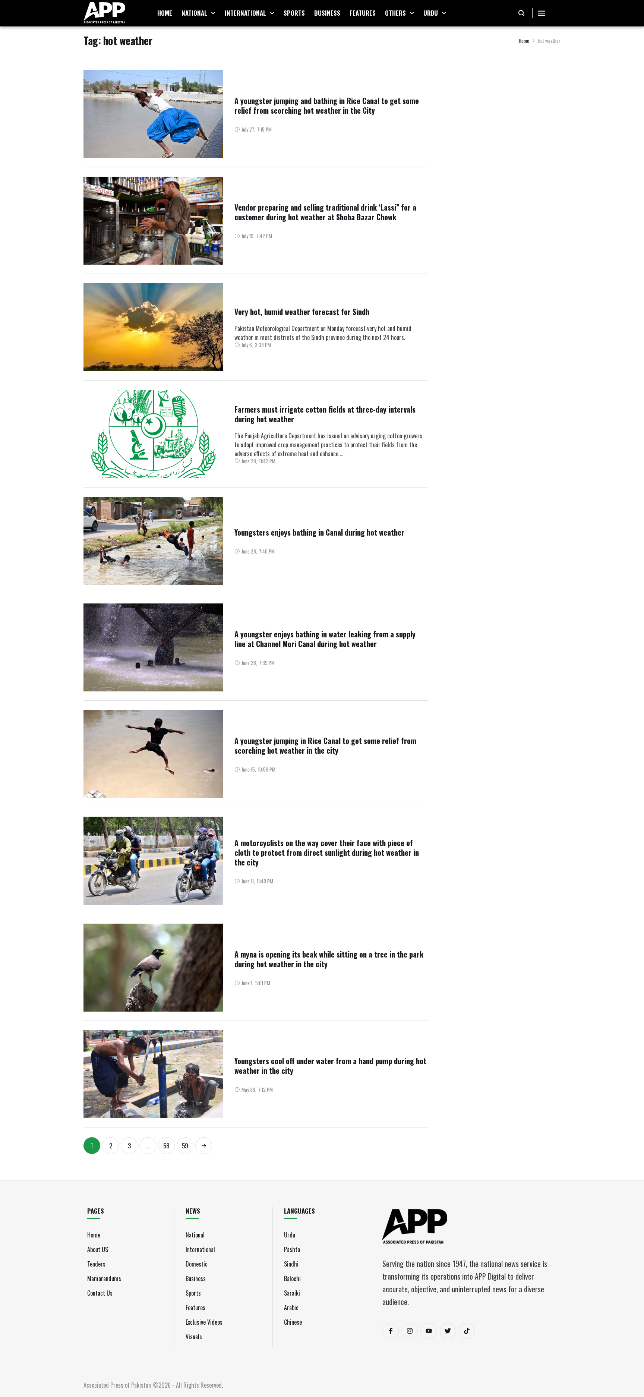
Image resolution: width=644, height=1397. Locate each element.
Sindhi (291, 1263)
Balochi (292, 1278)
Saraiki (292, 1293)
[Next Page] (203, 1145)
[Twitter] (448, 1331)
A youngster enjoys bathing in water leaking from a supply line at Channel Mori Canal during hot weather (325, 638)
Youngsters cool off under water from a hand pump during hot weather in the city (330, 1065)
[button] (213, 13)
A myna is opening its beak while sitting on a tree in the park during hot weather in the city (328, 959)
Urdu (289, 1234)
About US (97, 1249)
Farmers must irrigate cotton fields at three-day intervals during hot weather (325, 414)
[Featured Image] (153, 114)
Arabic (291, 1307)
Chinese (293, 1322)
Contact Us (100, 1293)
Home (524, 41)
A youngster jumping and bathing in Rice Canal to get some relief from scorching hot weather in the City (326, 105)
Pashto (292, 1249)
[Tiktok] (467, 1331)
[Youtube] (428, 1331)
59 (185, 1145)
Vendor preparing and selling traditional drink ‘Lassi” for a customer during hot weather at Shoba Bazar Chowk (325, 212)
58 (166, 1145)
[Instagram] (409, 1331)
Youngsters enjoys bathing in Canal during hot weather (319, 532)
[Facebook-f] (390, 1331)
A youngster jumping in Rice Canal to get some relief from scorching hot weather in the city (325, 745)
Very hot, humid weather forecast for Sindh (301, 311)
